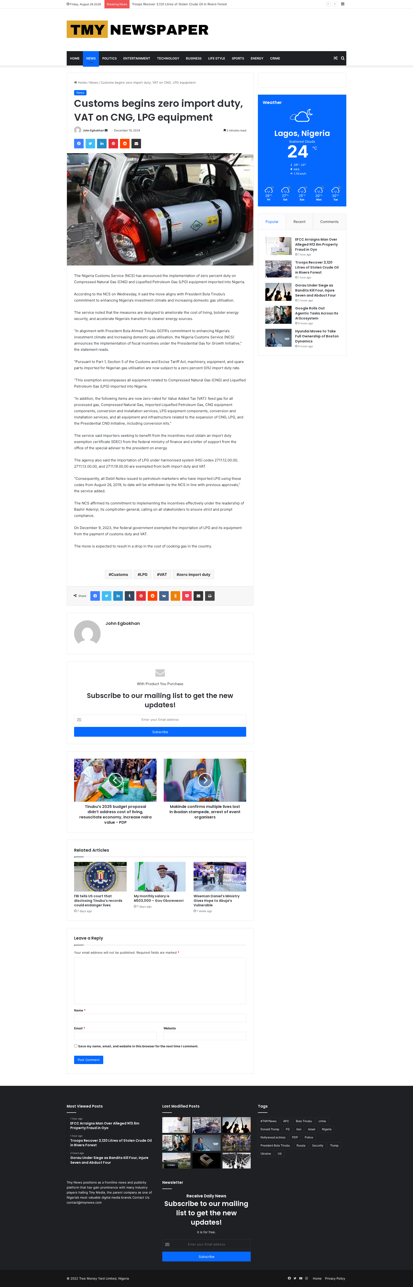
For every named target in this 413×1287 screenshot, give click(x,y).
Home (75, 58)
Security (317, 1145)
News (91, 58)
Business (193, 58)
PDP (295, 1137)
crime (322, 1121)
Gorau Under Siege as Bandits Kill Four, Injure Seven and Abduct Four (184, 4)
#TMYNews (269, 1121)
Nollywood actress (273, 1137)
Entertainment (136, 58)
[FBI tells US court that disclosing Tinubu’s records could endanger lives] (100, 877)
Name (80, 1010)
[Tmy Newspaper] (138, 30)
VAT (163, 574)
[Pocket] (187, 596)
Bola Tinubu (304, 1121)
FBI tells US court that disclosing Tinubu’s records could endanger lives (98, 901)
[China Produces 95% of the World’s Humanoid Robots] (237, 1161)
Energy (257, 58)
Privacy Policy (335, 1278)
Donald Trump (270, 1129)
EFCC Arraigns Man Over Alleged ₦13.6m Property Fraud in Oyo (316, 244)
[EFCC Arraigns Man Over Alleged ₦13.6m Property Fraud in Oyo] (278, 246)
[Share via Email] (136, 143)
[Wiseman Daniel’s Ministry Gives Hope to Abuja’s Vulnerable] (220, 877)
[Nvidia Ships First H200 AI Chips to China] (206, 1161)
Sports (238, 58)
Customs (119, 574)
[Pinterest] (113, 143)
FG (288, 1129)
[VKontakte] (164, 596)
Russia (301, 1145)
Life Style (216, 58)
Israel (311, 1129)
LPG (143, 574)
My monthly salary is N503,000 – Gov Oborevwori (159, 898)
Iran (298, 1129)
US (280, 1153)
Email (79, 1028)
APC (286, 1121)
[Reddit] (125, 143)
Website (169, 1028)
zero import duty (194, 574)
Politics (109, 58)
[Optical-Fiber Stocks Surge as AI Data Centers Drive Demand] (176, 1161)
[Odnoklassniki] (175, 596)
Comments (329, 221)
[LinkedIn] (102, 143)
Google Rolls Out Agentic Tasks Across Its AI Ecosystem (316, 313)
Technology (168, 58)
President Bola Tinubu (275, 1145)
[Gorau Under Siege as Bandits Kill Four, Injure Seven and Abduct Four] (278, 292)
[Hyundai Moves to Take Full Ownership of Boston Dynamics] (278, 338)
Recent (299, 221)
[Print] (210, 596)
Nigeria (326, 1129)
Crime (275, 58)
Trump (334, 1145)
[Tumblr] (129, 596)
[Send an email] (106, 130)
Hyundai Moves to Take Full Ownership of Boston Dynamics (317, 336)
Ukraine (266, 1153)
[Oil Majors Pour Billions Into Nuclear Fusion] (237, 1143)
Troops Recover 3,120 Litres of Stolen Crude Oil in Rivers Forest (317, 267)
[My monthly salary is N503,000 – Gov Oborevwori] (160, 877)
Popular (272, 221)
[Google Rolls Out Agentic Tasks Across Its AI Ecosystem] (278, 315)
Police (309, 1137)
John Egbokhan (93, 130)
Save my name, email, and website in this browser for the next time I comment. (138, 1046)
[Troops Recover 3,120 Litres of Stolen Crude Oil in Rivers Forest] (278, 269)
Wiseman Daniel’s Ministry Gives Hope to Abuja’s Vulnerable (216, 901)
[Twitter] (90, 143)
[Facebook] (79, 143)
